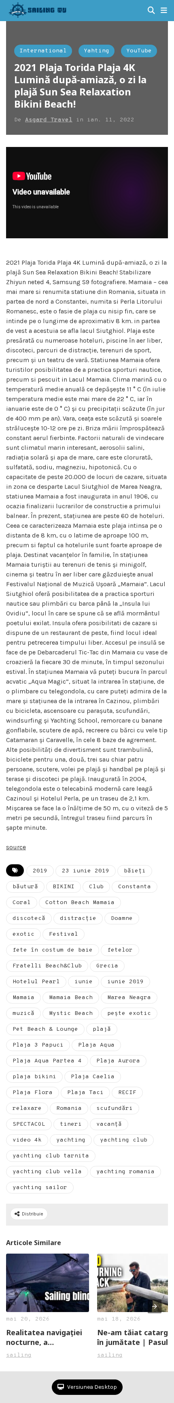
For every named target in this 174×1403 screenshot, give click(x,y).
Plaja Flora (33, 1092)
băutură (25, 886)
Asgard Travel (48, 120)
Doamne (122, 918)
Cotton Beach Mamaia (80, 902)
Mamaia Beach (71, 997)
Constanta (134, 886)
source (16, 847)
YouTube (139, 50)
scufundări (114, 1108)
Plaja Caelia (93, 1076)
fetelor (120, 950)
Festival (63, 934)
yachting (70, 1140)
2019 (40, 871)
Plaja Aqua (96, 1045)
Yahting (96, 50)
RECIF (127, 1092)
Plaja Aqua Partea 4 (47, 1061)
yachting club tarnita (51, 1156)
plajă (102, 1029)
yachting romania (125, 1171)
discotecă (29, 918)
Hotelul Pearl (36, 981)
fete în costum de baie (53, 950)
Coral (22, 902)
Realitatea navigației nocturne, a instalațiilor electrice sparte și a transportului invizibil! (46, 1337)
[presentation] (154, 1306)
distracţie (78, 918)
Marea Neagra (129, 997)
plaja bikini (34, 1076)
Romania (69, 1108)
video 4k (27, 1140)
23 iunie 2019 (85, 871)
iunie (83, 981)
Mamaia (23, 997)
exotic (23, 934)
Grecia (107, 966)
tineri (71, 1124)
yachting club (123, 1140)
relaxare (27, 1108)
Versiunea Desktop (91, 1387)
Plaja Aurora (118, 1061)
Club (96, 886)
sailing (19, 1355)
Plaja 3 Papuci (38, 1045)
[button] (164, 10)
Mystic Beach (71, 1013)
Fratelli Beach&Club (47, 966)
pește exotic (129, 1013)
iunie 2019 (125, 981)
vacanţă (109, 1124)
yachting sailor (40, 1187)
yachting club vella (47, 1171)
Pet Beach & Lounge (45, 1029)
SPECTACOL (29, 1124)
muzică (23, 1013)
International (43, 50)
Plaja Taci (85, 1092)
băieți (135, 871)
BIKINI (63, 886)
